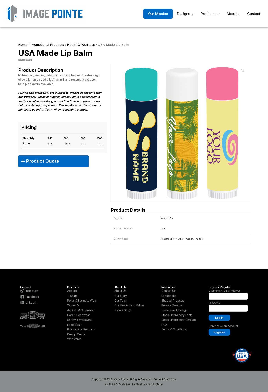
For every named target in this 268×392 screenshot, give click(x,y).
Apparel (72, 290)
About (231, 14)
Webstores (74, 339)
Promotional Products (47, 45)
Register (219, 332)
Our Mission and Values (129, 305)
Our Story (120, 295)
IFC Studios (123, 383)
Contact (253, 14)
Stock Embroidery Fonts (176, 315)
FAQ (164, 324)
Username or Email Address (225, 290)
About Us (120, 290)
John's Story (122, 310)
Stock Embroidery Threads (178, 319)
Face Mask (74, 324)
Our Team (120, 300)
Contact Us (168, 290)
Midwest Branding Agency (148, 383)
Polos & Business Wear (82, 300)
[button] (242, 70)
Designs (183, 14)
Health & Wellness (81, 45)
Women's (73, 305)
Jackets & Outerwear (81, 310)
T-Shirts (72, 295)
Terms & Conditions (174, 329)
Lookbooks (168, 295)
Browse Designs (171, 305)
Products (208, 14)
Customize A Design (174, 310)
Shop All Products (172, 300)
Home (22, 45)
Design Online (76, 334)
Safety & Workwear (79, 319)
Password (214, 302)
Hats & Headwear (78, 315)
